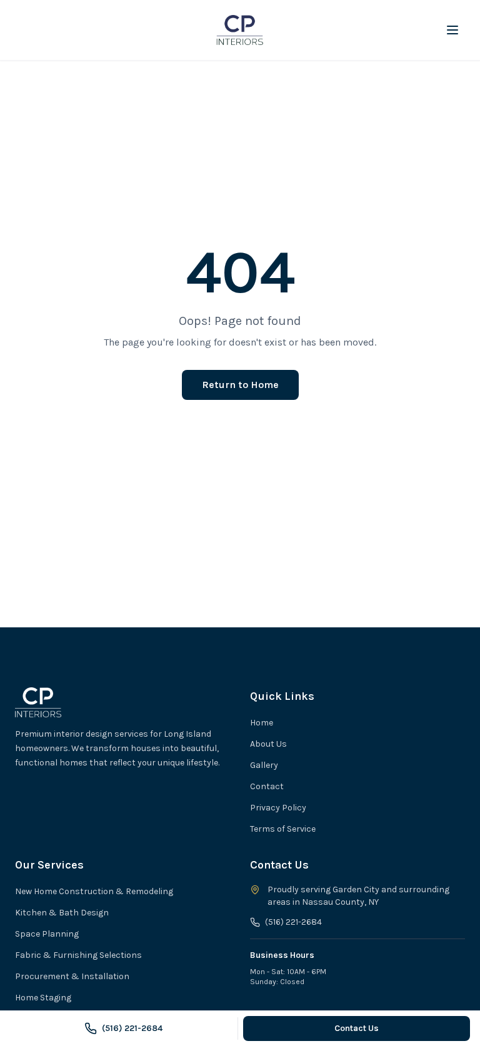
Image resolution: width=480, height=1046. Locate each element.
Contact (267, 786)
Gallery (264, 765)
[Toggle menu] (452, 29)
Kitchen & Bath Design (62, 912)
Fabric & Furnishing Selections (78, 955)
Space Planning (47, 934)
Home (261, 722)
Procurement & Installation (72, 976)
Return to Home (240, 385)
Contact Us (356, 1028)
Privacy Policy (278, 807)
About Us (268, 744)
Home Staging (43, 997)
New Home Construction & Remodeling (94, 891)
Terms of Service (283, 829)
